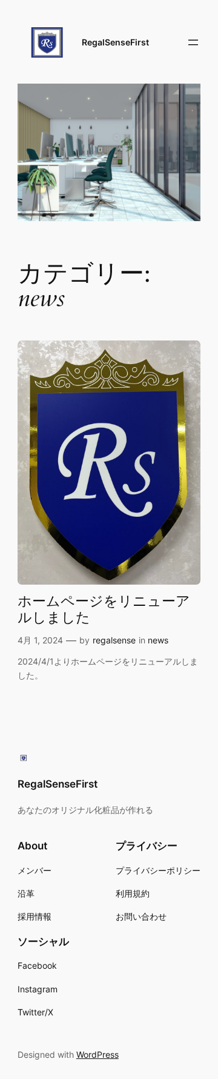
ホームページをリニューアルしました (104, 610)
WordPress (97, 1054)
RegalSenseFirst (115, 42)
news (158, 640)
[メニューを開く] (193, 42)
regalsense (114, 640)
